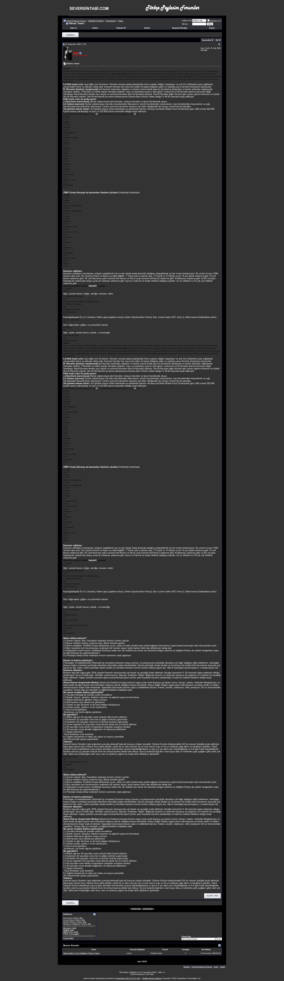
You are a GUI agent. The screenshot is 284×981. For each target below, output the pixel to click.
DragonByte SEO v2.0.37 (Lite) (128, 978)
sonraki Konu (147, 909)
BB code (66, 928)
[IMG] (65, 932)
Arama (212, 28)
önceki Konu (136, 909)
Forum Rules (68, 938)
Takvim (147, 28)
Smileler (66, 930)
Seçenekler (206, 40)
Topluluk (120, 28)
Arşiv (216, 967)
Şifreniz (185, 24)
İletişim (187, 967)
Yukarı (222, 967)
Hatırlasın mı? (215, 21)
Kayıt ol (73, 28)
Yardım (95, 28)
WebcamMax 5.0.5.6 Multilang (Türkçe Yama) (81, 953)
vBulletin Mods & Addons (152, 978)
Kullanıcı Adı (187, 21)
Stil (217, 40)
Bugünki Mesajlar (179, 28)
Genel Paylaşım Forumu (76, 21)
